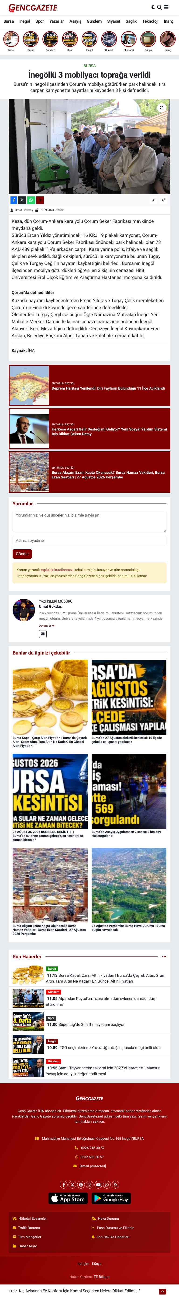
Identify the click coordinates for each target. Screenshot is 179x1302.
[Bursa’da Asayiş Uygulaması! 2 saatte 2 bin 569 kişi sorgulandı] (129, 791)
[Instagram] (89, 1185)
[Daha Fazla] (40, 200)
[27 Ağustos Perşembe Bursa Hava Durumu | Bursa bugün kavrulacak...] (129, 884)
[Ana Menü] (166, 7)
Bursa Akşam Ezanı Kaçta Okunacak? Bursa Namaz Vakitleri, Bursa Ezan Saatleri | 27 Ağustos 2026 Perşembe (49, 930)
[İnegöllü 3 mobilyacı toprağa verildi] (90, 146)
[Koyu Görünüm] (153, 7)
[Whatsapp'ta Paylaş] (31, 200)
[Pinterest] (81, 1185)
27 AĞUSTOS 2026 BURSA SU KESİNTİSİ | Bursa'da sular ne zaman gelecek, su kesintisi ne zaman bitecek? (48, 836)
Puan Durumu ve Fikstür (115, 1228)
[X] (72, 1185)
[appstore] (68, 1198)
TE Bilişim (102, 1277)
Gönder (22, 553)
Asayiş (75, 21)
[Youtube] (98, 1185)
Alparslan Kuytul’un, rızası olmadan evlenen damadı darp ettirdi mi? (101, 1001)
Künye (96, 1264)
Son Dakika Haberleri (112, 1237)
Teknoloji (150, 21)
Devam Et (45, 625)
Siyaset (113, 21)
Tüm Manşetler (29, 1237)
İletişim (83, 1264)
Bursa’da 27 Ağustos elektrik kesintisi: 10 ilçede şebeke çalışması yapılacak (127, 740)
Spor (39, 21)
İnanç (168, 21)
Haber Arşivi (28, 1246)
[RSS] (115, 1185)
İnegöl (24, 21)
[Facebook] (64, 1185)
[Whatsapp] (107, 1185)
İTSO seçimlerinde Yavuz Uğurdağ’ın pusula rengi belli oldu (104, 1047)
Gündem (94, 21)
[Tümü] (164, 956)
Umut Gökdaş (24, 210)
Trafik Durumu (29, 1228)
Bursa (8, 21)
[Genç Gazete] (33, 7)
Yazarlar (56, 21)
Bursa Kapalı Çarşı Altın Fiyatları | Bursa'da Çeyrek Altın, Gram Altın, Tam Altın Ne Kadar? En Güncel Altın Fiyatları (50, 742)
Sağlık (131, 21)
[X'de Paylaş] (22, 200)
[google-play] (111, 1198)
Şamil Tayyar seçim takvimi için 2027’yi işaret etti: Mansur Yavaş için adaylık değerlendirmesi (102, 1071)
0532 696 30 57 (92, 1157)
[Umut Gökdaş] (24, 610)
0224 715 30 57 (92, 1148)
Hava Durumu (108, 1218)
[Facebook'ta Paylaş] (13, 200)
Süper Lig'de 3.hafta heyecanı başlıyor (86, 1024)
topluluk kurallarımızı (57, 570)
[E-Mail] (43, 634)
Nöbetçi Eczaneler (32, 1218)
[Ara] (159, 7)
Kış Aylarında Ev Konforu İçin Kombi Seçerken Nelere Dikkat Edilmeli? (79, 1290)
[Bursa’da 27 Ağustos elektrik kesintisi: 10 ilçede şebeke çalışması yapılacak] (129, 697)
